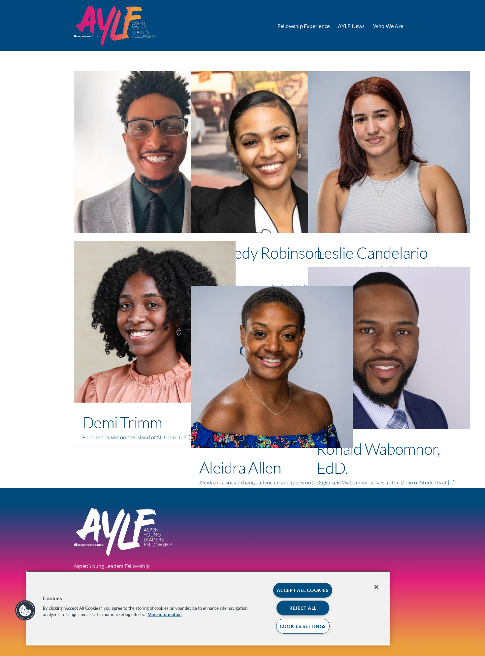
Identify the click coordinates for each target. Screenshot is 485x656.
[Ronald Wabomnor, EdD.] (389, 348)
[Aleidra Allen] (272, 367)
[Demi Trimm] (155, 322)
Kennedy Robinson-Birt (263, 262)
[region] (208, 608)
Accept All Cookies (303, 590)
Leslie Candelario (372, 252)
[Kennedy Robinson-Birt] (272, 152)
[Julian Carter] (155, 152)
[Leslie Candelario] (389, 152)
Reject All (302, 608)
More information (164, 614)
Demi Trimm (122, 422)
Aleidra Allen (240, 467)
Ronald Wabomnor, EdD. (378, 458)
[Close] (376, 587)
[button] (25, 610)
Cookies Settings (303, 626)
